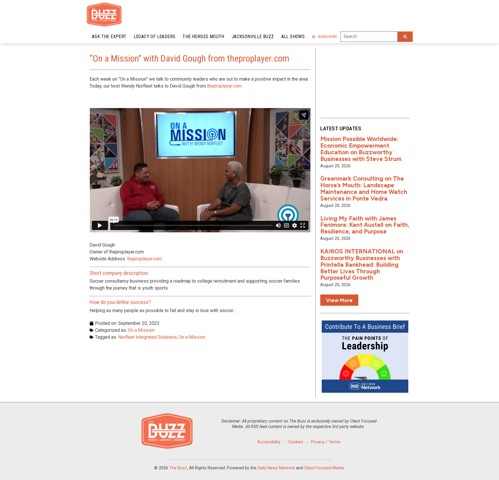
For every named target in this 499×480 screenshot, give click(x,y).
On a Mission (141, 330)
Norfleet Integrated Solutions (147, 337)
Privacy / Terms (325, 442)
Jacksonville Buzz (253, 36)
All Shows (293, 36)
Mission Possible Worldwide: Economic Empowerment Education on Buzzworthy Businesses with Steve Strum (360, 148)
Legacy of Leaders (155, 36)
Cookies (295, 442)
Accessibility (268, 442)
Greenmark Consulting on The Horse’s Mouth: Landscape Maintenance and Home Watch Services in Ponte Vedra (363, 188)
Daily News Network (276, 468)
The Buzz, (178, 468)
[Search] (405, 36)
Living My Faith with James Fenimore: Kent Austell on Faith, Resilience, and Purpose (364, 225)
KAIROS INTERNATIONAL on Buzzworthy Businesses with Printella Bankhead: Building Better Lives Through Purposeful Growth (361, 264)
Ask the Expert (109, 36)
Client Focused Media (324, 468)
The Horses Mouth (203, 36)
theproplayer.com (224, 86)
